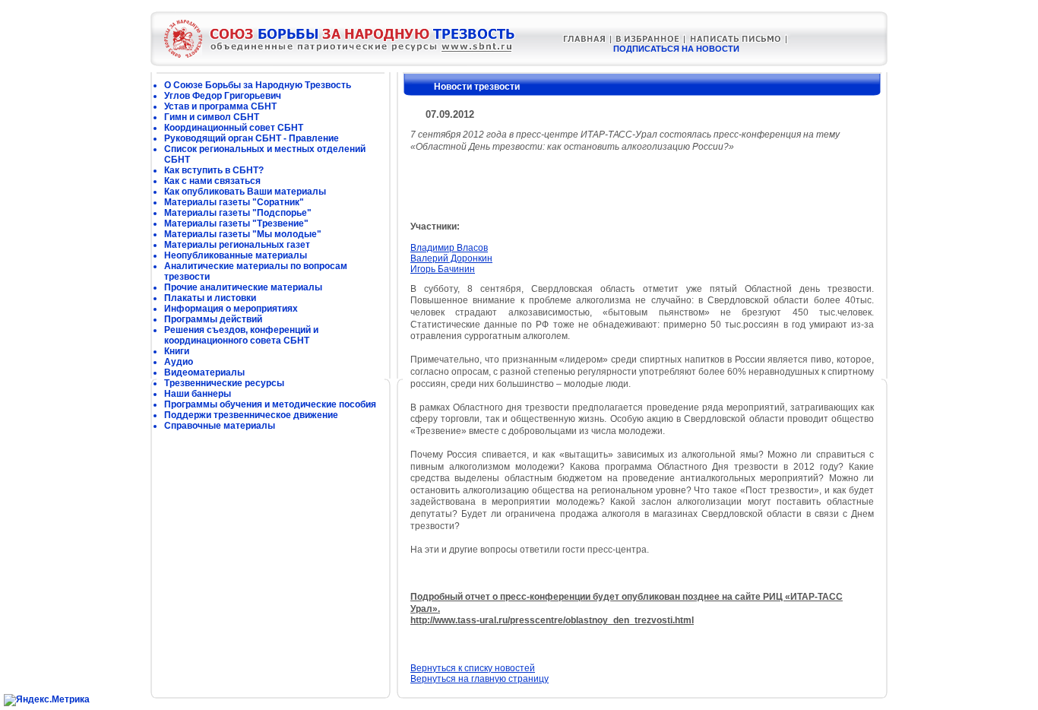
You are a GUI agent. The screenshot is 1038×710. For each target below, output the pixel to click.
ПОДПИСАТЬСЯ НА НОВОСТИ (676, 48)
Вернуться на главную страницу (479, 679)
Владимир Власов (449, 247)
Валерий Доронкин (451, 258)
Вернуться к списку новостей (472, 668)
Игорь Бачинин (442, 269)
